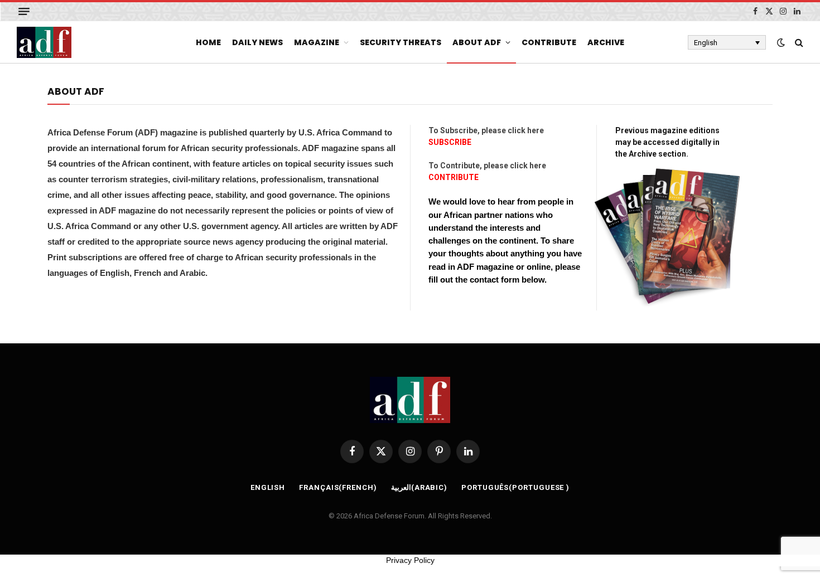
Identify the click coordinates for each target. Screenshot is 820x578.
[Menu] (24, 11)
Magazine (316, 42)
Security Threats (400, 42)
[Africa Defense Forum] (44, 42)
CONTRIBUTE (453, 177)
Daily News (257, 42)
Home (208, 42)
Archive (605, 42)
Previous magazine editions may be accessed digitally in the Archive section (667, 142)
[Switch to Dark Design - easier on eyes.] (781, 42)
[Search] (798, 42)
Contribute (549, 42)
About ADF (476, 42)
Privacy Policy (410, 560)
